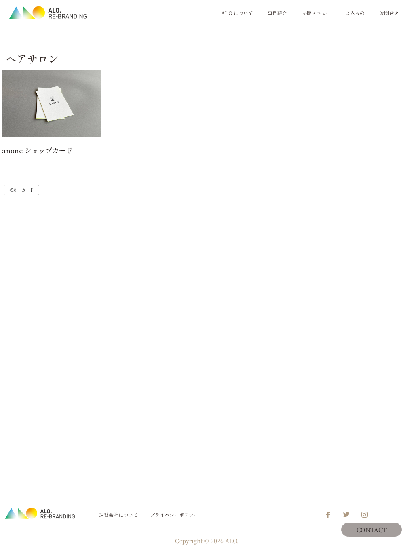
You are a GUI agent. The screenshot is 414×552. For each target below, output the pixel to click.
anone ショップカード (37, 150)
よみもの (355, 12)
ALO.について (237, 12)
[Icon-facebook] (328, 515)
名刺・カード (21, 190)
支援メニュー (316, 12)
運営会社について (118, 514)
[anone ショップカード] (51, 103)
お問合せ (389, 12)
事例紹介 (277, 12)
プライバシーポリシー (174, 514)
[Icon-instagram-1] (365, 515)
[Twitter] (346, 515)
